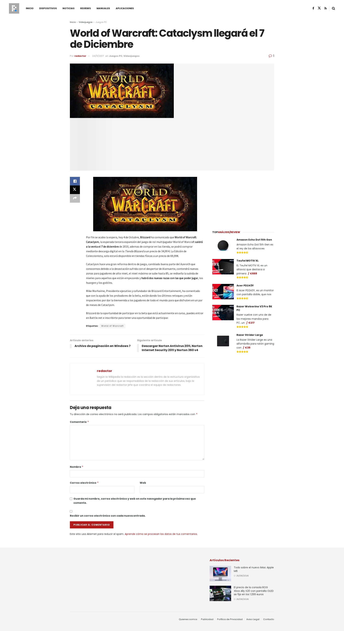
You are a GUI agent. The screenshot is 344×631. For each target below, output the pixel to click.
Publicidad (207, 619)
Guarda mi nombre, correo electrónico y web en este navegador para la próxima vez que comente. (134, 500)
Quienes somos (188, 619)
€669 (253, 273)
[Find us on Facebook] (313, 8)
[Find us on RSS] (325, 8)
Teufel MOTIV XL (247, 260)
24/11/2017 (98, 56)
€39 (247, 347)
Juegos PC (101, 22)
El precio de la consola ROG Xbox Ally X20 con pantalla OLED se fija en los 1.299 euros (254, 591)
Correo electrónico (84, 483)
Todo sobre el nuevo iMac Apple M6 (254, 569)
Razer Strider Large (249, 335)
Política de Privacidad (230, 619)
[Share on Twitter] (75, 189)
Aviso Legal (252, 619)
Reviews (85, 8)
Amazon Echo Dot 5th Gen (254, 239)
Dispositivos (48, 8)
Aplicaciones (125, 8)
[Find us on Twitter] (319, 8)
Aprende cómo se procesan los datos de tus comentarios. (161, 534)
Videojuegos (85, 22)
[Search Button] (333, 8)
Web (143, 483)
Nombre (76, 467)
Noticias (69, 8)
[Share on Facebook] (75, 181)
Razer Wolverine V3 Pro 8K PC (254, 308)
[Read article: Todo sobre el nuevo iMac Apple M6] (220, 573)
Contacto (268, 619)
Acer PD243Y (245, 285)
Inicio (30, 8)
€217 (251, 323)
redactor (80, 56)
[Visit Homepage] (14, 8)
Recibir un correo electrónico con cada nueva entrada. (107, 516)
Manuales (103, 8)
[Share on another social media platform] (75, 198)
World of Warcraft (112, 325)
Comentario (79, 422)
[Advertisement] (243, 198)
